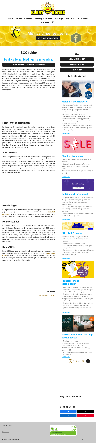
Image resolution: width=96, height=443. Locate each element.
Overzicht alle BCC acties (46, 295)
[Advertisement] (28, 105)
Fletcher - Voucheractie (74, 101)
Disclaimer (5, 432)
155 (82, 361)
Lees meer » (66, 134)
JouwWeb (91, 439)
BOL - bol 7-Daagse (72, 233)
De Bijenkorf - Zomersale (75, 194)
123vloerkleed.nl (7, 425)
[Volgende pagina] (88, 361)
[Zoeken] (53, 22)
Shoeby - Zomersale (73, 156)
